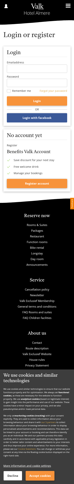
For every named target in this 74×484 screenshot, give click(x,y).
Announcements (37, 265)
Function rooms (37, 242)
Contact (37, 342)
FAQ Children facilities (37, 318)
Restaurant (37, 236)
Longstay (37, 253)
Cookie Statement (27, 448)
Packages (37, 230)
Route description (37, 348)
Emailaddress (15, 62)
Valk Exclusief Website (37, 354)
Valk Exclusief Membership (37, 301)
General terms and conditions (37, 306)
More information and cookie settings (27, 466)
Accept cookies (40, 476)
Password (13, 76)
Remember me (21, 91)
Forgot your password (53, 91)
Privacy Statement (37, 365)
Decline (12, 476)
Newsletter (37, 295)
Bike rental (37, 247)
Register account (37, 183)
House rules (37, 360)
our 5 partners (48, 422)
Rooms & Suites (37, 225)
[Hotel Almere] (37, 9)
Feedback (72, 203)
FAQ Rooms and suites (37, 312)
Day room (37, 259)
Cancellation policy (37, 289)
